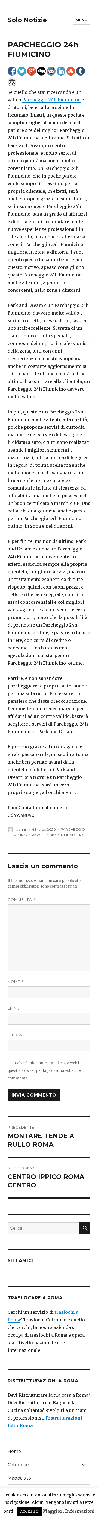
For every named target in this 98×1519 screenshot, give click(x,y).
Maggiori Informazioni (69, 1511)
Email (15, 1008)
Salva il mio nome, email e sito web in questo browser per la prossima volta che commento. (45, 1071)
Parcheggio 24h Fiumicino (51, 99)
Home (14, 1451)
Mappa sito (19, 1478)
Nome (16, 981)
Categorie (18, 1464)
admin (21, 829)
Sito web (18, 1035)
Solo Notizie (27, 20)
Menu (81, 20)
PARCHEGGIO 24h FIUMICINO (57, 835)
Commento (22, 899)
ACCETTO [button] (29, 1511)
